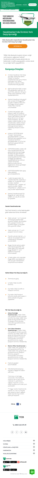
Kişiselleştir (25, 4)
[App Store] (6, 462)
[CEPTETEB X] (21, 432)
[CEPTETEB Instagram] (12, 432)
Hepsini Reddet (19, 4)
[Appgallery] (22, 462)
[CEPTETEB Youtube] (25, 432)
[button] (30, 470)
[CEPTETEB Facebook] (16, 432)
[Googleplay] (13, 462)
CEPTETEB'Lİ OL (18, 46)
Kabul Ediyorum (32, 4)
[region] (19, 4)
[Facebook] (18, 404)
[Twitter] (20, 404)
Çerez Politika (10, 2)
